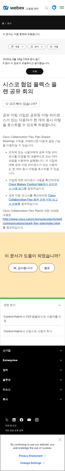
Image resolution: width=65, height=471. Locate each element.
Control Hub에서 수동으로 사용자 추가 (28, 331)
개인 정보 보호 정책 (14, 430)
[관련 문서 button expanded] (59, 305)
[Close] (60, 439)
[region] (32, 452)
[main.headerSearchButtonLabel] (47, 6)
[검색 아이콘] (46, 8)
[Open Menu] (62, 7)
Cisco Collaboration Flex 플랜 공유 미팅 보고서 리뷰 (33, 199)
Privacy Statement (31, 455)
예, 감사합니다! (23, 268)
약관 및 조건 (10, 425)
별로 (47, 268)
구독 (34, 71)
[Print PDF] (23, 72)
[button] (54, 7)
